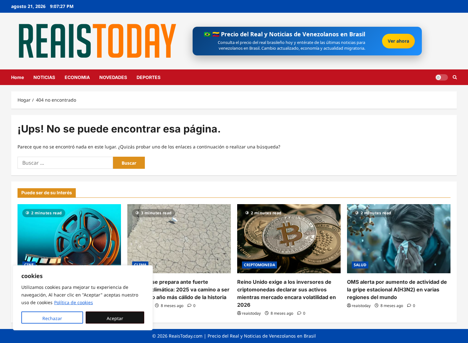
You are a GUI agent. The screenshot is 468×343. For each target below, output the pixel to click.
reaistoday (251, 313)
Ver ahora (398, 41)
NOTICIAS (44, 77)
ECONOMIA (77, 77)
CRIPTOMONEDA (259, 265)
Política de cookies (73, 302)
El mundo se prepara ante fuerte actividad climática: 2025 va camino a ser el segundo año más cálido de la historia (178, 289)
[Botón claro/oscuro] (441, 77)
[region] (83, 297)
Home (17, 77)
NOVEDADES (113, 77)
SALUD (360, 265)
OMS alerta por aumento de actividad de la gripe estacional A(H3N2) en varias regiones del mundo (397, 289)
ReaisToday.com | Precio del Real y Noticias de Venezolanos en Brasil (242, 336)
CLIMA (140, 265)
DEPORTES (148, 77)
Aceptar (115, 318)
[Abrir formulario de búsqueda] (455, 77)
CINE (29, 265)
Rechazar (52, 318)
